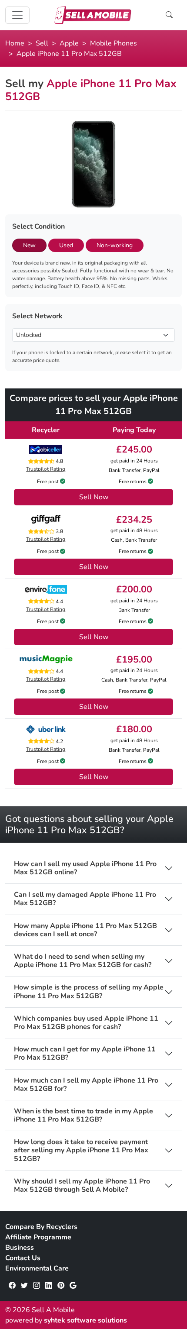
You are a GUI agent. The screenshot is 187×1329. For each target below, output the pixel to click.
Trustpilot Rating (45, 469)
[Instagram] (36, 1285)
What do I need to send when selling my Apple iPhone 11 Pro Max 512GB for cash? (82, 961)
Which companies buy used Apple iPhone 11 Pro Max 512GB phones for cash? (86, 1023)
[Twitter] (24, 1285)
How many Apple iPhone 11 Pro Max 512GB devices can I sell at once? (85, 930)
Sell (42, 43)
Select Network (37, 316)
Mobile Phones (113, 43)
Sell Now (93, 497)
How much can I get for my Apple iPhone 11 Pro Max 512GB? (85, 1053)
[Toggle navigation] (17, 15)
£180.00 (134, 729)
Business (19, 1247)
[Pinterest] (60, 1285)
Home (14, 43)
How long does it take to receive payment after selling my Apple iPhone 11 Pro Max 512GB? (81, 1150)
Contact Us (22, 1258)
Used (66, 245)
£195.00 (134, 659)
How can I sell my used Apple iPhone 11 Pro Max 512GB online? (85, 868)
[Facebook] (12, 1285)
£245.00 (134, 449)
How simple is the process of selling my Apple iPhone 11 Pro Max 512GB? (89, 991)
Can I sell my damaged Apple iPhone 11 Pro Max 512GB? (85, 899)
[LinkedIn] (48, 1285)
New (29, 245)
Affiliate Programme (38, 1237)
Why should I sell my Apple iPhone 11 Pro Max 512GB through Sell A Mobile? (82, 1185)
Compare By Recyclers (41, 1227)
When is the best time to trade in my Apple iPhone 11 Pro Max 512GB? (83, 1115)
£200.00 (134, 589)
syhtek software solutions (85, 1320)
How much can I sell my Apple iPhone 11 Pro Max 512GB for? (86, 1085)
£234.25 (134, 519)
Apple (69, 43)
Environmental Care (37, 1268)
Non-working (115, 245)
